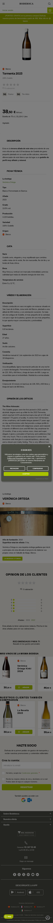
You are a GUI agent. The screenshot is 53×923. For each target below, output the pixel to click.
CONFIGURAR (38, 468)
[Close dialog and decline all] (49, 446)
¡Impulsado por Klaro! (41, 478)
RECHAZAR (14, 468)
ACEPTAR (26, 474)
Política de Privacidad (15, 458)
